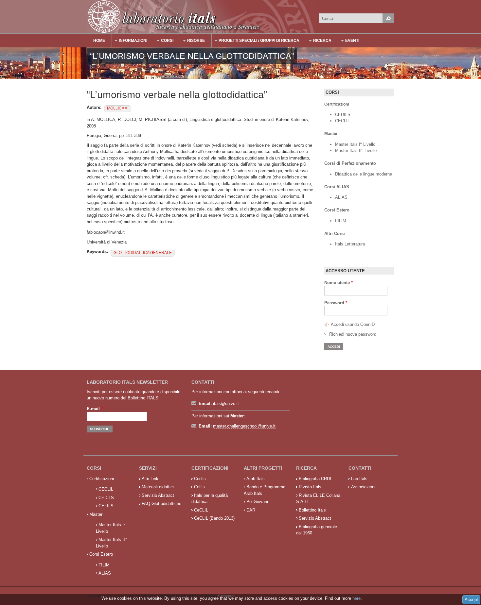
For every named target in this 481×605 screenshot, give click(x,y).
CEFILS (106, 505)
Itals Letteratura (350, 244)
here (356, 598)
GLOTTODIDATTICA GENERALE (143, 252)
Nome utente (338, 282)
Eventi (349, 41)
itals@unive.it (226, 403)
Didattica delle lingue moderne (363, 174)
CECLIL (342, 120)
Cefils (199, 486)
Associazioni (363, 486)
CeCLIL (201, 510)
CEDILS (342, 114)
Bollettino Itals (312, 510)
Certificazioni (101, 478)
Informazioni (129, 41)
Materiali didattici (158, 486)
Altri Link (150, 478)
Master (95, 514)
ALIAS (341, 197)
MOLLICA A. (117, 108)
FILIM (340, 220)
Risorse (193, 41)
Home (99, 40)
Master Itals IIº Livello (356, 150)
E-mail (95, 408)
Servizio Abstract (158, 495)
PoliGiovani (257, 501)
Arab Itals (255, 478)
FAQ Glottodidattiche (161, 503)
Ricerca (319, 41)
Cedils (200, 478)
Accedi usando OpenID (353, 324)
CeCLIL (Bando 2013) (214, 518)
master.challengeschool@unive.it (244, 426)
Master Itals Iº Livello (356, 144)
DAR (250, 510)
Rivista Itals (310, 486)
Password (335, 302)
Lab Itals (359, 478)
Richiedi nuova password (352, 334)
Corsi (163, 41)
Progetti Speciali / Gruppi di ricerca (255, 41)
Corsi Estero (101, 554)
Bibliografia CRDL (315, 478)
